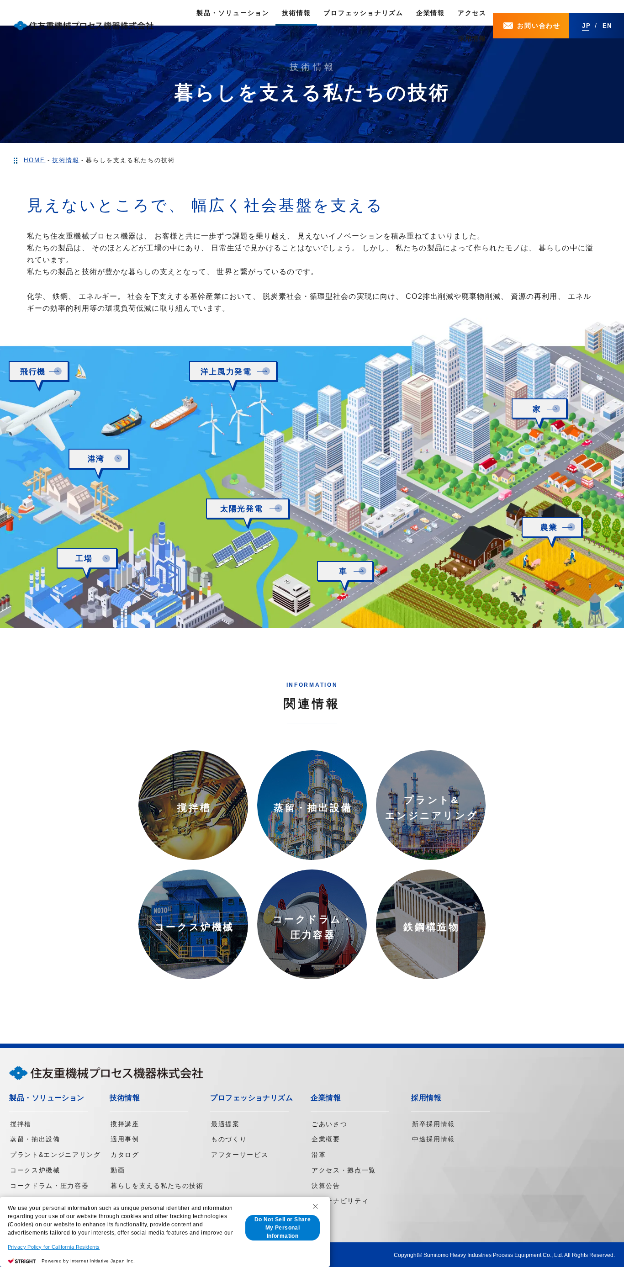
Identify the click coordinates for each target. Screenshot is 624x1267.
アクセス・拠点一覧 (344, 1170)
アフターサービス (239, 1154)
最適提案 (225, 1124)
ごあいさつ (329, 1124)
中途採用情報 (433, 1139)
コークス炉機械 (35, 1170)
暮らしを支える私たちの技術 (157, 1185)
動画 (118, 1170)
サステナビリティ (340, 1200)
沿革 (319, 1154)
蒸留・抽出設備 (35, 1139)
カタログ (125, 1154)
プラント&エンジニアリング (55, 1154)
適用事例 (125, 1139)
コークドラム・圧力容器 (49, 1185)
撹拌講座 (125, 1124)
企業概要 (326, 1139)
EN (608, 25)
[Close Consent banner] (315, 1206)
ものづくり (229, 1139)
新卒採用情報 (433, 1124)
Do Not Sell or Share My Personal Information (282, 1227)
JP (586, 25)
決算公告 (326, 1185)
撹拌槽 (21, 1124)
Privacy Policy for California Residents (54, 1247)
